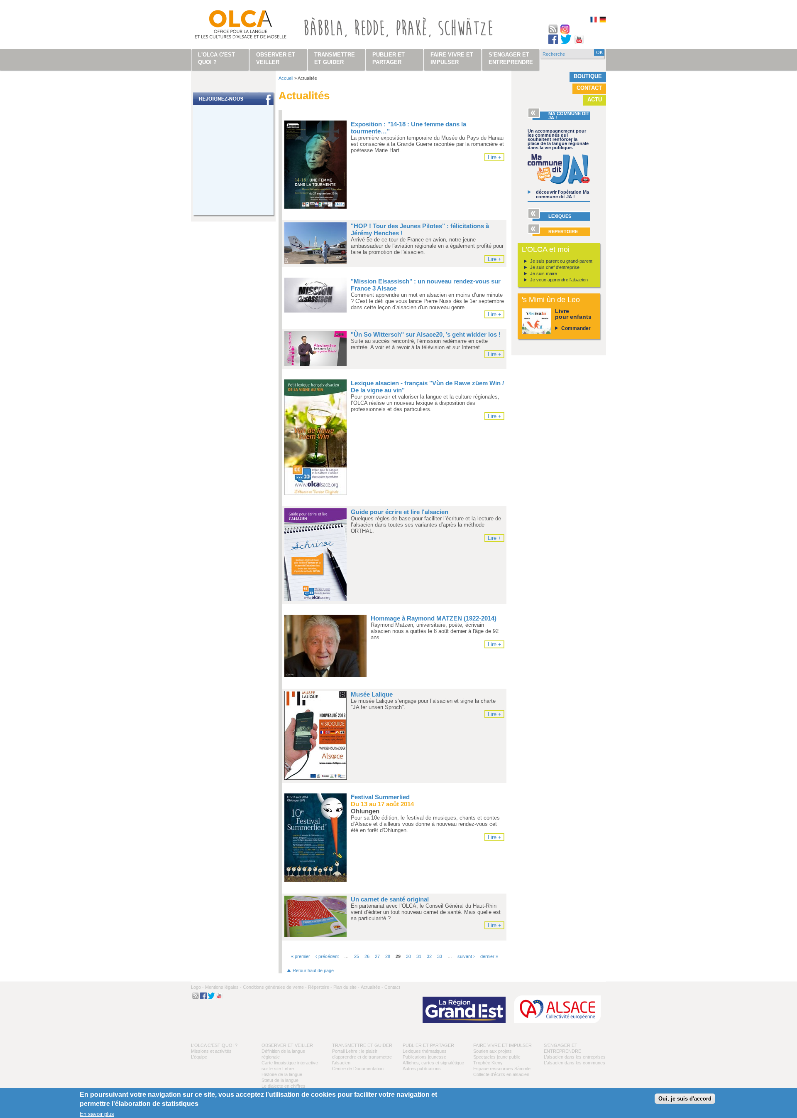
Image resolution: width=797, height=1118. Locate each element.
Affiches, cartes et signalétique (433, 1062)
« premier (300, 956)
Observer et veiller (287, 1045)
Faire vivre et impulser (502, 1045)
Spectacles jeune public (497, 1056)
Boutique (588, 76)
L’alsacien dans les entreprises (575, 1056)
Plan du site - (346, 987)
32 (429, 956)
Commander (576, 328)
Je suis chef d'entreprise (554, 267)
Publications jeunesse (424, 1056)
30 (408, 956)
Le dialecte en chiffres (284, 1086)
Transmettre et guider (362, 1045)
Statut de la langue (280, 1080)
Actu (594, 99)
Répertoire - (320, 987)
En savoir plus (97, 1114)
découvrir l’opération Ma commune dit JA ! (562, 194)
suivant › (466, 956)
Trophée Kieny (488, 1062)
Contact (589, 88)
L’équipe (199, 1056)
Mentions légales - (223, 987)
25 (356, 956)
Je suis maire (543, 273)
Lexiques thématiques (425, 1051)
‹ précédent (327, 956)
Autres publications (422, 1068)
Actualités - (372, 987)
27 (377, 956)
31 (418, 956)
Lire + (494, 157)
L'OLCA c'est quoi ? (214, 1045)
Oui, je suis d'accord (684, 1099)
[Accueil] (231, 26)
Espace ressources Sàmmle (502, 1068)
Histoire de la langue (282, 1074)
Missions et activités (211, 1051)
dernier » (489, 956)
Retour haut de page (313, 970)
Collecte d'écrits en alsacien (501, 1074)
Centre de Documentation (358, 1068)
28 (387, 956)
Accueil (286, 78)
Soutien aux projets (492, 1051)
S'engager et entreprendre (511, 58)
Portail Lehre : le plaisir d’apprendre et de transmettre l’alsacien (362, 1057)
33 (439, 956)
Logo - (197, 987)
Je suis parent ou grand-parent (561, 261)
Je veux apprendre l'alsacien (559, 279)
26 (366, 956)
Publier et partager (428, 1045)
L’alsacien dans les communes (574, 1062)
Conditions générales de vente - (275, 987)
